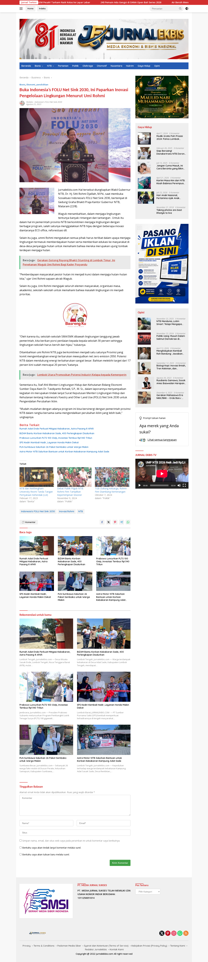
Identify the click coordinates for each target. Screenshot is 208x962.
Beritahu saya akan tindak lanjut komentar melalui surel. (51, 847)
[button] (180, 8)
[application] (161, 474)
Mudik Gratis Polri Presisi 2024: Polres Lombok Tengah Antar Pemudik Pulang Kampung (169, 137)
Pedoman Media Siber (69, 945)
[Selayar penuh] (184, 485)
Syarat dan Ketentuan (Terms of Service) (106, 945)
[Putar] (139, 485)
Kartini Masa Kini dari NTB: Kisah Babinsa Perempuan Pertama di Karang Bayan (170, 182)
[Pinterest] (167, 933)
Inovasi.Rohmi (66, 511)
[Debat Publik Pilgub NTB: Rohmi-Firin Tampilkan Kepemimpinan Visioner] (74, 477)
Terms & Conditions (43, 945)
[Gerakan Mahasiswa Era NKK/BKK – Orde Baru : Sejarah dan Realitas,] (144, 398)
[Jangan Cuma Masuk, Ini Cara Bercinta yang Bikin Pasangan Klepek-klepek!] (144, 168)
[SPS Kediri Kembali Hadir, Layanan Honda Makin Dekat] (37, 581)
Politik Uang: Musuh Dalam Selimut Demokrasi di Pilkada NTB (170, 338)
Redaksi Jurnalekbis (96, 949)
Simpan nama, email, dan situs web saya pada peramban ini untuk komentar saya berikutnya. (71, 840)
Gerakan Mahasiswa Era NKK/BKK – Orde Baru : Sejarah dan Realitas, (169, 397)
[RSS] (185, 933)
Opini (157, 65)
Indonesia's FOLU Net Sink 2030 (48, 102)
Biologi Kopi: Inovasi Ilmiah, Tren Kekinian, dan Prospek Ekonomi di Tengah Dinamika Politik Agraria (171, 367)
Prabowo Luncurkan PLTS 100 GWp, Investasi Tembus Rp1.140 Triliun (56, 437)
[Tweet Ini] (108, 522)
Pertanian (63, 65)
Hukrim (130, 65)
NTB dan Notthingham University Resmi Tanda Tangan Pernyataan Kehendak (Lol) (36, 491)
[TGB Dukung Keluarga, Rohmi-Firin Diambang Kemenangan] (112, 477)
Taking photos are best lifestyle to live (169, 211)
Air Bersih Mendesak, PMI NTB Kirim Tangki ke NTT (165, 2)
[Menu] (22, 8)
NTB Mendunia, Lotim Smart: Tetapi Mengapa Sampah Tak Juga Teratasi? (169, 323)
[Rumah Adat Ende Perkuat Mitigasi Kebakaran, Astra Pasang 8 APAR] (37, 545)
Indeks (42, 8)
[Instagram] (173, 933)
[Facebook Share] (102, 522)
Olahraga (88, 65)
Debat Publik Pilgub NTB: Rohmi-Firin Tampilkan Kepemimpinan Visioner (70, 491)
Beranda (26, 65)
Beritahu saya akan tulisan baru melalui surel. (46, 854)
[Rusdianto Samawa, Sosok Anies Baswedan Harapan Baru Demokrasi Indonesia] (146, 383)
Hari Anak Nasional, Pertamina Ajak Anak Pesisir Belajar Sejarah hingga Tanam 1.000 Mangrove (168, 197)
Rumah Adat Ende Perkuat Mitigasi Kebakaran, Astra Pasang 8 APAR (57, 428)
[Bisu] (179, 485)
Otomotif (102, 65)
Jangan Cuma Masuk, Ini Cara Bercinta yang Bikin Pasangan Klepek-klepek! (170, 167)
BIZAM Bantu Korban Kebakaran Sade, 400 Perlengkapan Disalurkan (57, 433)
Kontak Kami (117, 949)
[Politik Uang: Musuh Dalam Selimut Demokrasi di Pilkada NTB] (144, 338)
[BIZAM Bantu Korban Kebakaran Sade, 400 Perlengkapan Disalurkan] (75, 545)
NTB (49, 65)
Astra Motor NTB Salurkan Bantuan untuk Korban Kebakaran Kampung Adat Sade (64, 451)
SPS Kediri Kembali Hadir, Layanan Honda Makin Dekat (49, 442)
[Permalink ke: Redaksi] (22, 103)
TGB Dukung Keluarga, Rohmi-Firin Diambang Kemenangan (111, 490)
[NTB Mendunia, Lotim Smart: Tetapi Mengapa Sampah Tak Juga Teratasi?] (144, 324)
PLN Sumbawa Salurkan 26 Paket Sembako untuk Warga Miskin (54, 447)
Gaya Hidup (144, 65)
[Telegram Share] (121, 522)
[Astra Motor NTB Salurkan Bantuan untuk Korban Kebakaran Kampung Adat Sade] (113, 581)
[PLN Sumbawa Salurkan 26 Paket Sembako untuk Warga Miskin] (75, 581)
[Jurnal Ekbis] (104, 38)
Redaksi (29, 102)
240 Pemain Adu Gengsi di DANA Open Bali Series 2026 (95, 2)
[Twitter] (161, 933)
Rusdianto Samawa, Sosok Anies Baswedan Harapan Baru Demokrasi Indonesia (170, 382)
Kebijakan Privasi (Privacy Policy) (149, 945)
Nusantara (116, 65)
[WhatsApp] (179, 933)
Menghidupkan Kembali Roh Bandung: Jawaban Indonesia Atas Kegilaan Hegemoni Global (169, 352)
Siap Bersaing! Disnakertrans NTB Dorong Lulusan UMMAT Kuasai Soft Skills (171, 152)
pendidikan (42, 84)
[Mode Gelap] (186, 8)
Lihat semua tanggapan (162, 439)
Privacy (27, 945)
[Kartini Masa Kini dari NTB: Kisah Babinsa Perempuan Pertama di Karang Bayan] (144, 183)
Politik (75, 65)
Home (30, 8)
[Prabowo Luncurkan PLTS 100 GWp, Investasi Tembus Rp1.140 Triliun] (113, 545)
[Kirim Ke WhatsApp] (128, 522)
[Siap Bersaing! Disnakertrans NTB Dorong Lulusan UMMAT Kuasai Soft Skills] (144, 153)
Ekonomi (30, 84)
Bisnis (38, 65)
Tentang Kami (177, 945)
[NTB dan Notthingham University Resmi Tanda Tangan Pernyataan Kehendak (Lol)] (37, 477)
